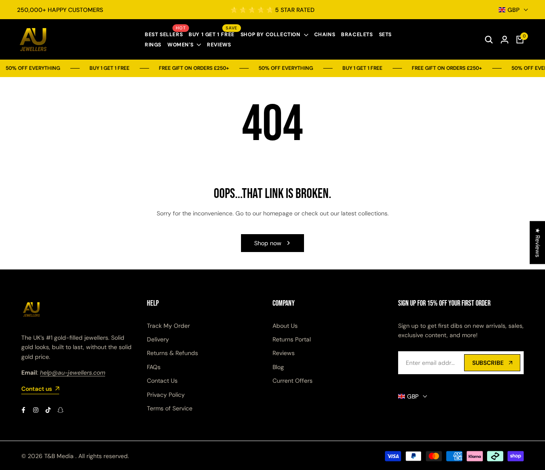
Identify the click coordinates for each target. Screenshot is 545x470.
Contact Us (162, 380)
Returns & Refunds (172, 353)
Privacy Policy (166, 394)
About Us (285, 326)
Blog (278, 367)
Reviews (283, 353)
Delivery (158, 339)
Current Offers (292, 380)
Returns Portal (291, 339)
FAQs (154, 367)
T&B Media (59, 456)
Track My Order (168, 326)
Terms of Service (169, 408)
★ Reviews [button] (538, 242)
